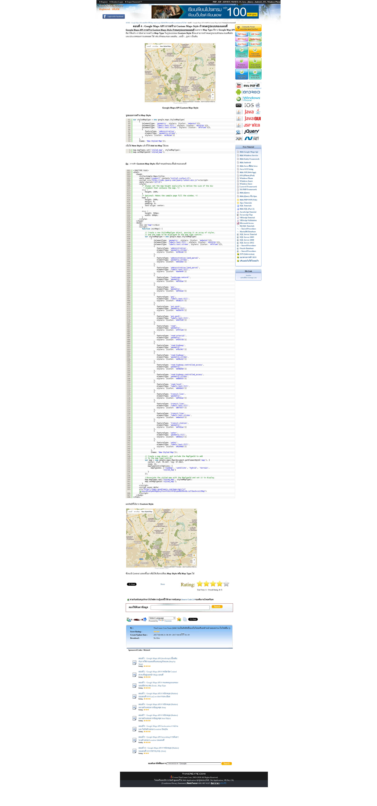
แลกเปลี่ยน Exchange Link (248, 277)
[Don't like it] (206, 586)
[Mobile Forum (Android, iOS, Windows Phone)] (255, 41)
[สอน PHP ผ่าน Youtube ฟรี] (248, 88)
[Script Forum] (255, 46)
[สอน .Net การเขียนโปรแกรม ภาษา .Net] (248, 141)
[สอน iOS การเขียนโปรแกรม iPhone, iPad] (248, 108)
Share (163, 584)
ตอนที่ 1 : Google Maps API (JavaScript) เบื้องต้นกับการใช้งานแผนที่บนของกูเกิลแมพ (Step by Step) (158, 661)
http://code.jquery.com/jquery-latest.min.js (174, 180)
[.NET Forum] (241, 41)
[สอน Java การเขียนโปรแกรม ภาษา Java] (248, 115)
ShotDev (248, 275)
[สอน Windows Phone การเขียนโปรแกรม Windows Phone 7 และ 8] (248, 101)
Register (104, 2)
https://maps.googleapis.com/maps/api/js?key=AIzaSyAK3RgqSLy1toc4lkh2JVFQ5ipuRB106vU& (164, 490)
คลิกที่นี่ (223, 783)
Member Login (117, 2)
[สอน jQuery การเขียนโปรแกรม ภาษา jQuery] (248, 134)
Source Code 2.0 (188, 599)
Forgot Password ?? (134, 2)
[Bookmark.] (179, 620)
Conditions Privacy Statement (174, 783)
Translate (168, 621)
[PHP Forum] (241, 36)
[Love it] (226, 586)
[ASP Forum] (255, 36)
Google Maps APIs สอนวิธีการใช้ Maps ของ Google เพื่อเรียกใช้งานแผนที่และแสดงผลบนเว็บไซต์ (158, 23)
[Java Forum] (241, 46)
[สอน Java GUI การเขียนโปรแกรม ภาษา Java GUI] (248, 121)
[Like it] (219, 586)
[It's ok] (213, 586)
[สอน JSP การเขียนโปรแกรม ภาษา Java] (248, 128)
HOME (128, 23)
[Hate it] (200, 586)
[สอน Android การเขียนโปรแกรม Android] (248, 95)
